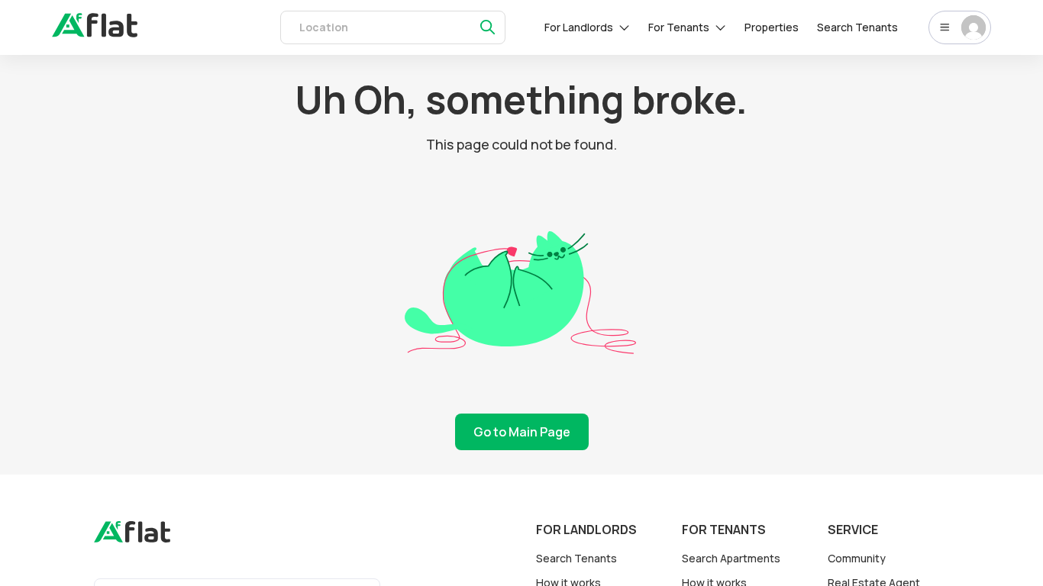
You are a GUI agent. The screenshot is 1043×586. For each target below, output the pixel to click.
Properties (771, 27)
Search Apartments (731, 558)
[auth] (94, 32)
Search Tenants (857, 27)
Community (857, 558)
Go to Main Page (521, 431)
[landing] (132, 538)
